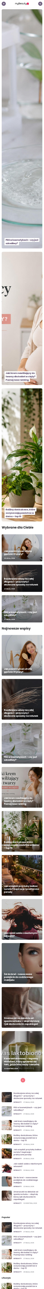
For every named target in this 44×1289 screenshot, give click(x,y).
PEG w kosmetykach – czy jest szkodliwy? (22, 241)
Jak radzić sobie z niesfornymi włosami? (20, 934)
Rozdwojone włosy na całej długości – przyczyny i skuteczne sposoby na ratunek (21, 581)
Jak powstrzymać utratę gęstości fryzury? (18, 553)
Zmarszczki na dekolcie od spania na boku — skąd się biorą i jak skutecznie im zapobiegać (21, 1021)
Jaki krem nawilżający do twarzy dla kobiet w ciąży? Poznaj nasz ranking (20, 376)
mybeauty (18, 1102)
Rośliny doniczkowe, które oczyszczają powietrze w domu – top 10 (20, 513)
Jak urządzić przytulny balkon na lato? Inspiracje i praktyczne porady (21, 889)
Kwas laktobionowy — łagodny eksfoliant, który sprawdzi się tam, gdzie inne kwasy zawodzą (21, 1061)
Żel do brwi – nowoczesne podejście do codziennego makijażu (18, 977)
